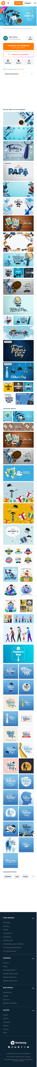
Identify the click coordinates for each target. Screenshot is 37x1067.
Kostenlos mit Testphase (18, 46)
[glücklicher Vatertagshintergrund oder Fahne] (18, 526)
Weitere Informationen (11, 73)
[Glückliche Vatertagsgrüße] (18, 360)
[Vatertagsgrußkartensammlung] (10, 686)
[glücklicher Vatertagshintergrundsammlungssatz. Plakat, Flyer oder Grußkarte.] (18, 396)
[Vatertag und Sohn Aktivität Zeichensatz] (18, 715)
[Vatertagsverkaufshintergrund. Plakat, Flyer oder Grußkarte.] (18, 272)
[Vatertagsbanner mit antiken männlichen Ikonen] (18, 381)
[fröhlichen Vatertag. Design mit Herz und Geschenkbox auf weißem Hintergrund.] (18, 205)
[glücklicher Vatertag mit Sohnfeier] (10, 623)
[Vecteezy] (3, 3)
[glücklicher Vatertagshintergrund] (18, 150)
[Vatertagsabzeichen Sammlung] (18, 589)
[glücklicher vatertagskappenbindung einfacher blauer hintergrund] (18, 735)
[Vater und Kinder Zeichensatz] (13, 699)
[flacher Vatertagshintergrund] (18, 241)
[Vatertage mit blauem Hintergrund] (18, 118)
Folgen (30, 39)
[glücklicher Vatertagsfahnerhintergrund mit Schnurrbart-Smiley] (18, 342)
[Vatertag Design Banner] (10, 608)
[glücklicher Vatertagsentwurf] (8, 319)
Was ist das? (20, 69)
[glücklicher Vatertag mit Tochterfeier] (10, 639)
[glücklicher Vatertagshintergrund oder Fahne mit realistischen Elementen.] (18, 223)
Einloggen (28, 3)
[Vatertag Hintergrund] (18, 133)
